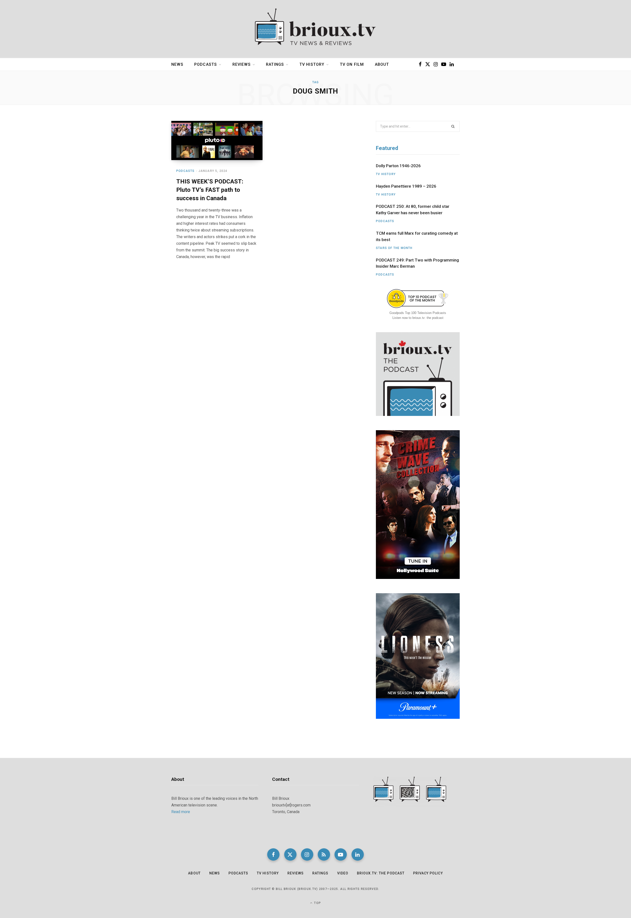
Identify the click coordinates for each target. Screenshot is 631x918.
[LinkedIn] (357, 854)
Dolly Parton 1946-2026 (398, 165)
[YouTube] (340, 854)
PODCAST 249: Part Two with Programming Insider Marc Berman (417, 263)
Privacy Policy (428, 873)
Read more (180, 811)
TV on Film (352, 64)
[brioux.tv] (315, 29)
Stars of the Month (394, 248)
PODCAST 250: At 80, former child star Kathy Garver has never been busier (412, 209)
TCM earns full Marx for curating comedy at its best (417, 236)
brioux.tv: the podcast (380, 873)
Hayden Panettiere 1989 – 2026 (406, 186)
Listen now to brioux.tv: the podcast (417, 318)
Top (317, 903)
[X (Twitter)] (290, 854)
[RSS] (324, 854)
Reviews (241, 64)
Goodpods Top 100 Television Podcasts (417, 313)
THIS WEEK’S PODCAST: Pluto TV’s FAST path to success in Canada (209, 189)
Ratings (275, 64)
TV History (312, 64)
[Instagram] (307, 854)
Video (342, 873)
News (177, 64)
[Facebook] (273, 854)
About (382, 64)
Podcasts (205, 64)
